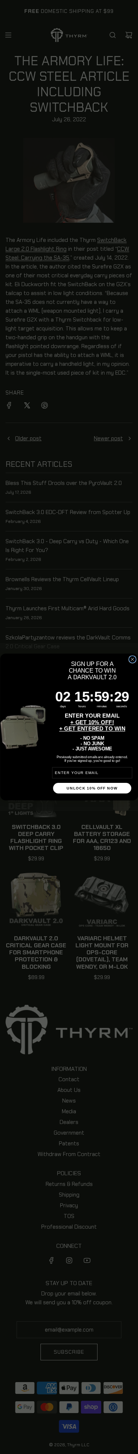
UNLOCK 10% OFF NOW (92, 788)
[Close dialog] (132, 659)
